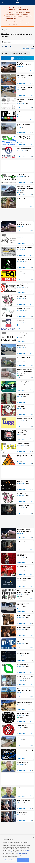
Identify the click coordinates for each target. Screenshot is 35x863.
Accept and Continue (23, 860)
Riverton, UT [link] (19, 740)
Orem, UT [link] (19, 127)
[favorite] (31, 71)
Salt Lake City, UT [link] (20, 103)
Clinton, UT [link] (19, 190)
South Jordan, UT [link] (20, 274)
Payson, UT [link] (19, 692)
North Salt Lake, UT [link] (21, 176)
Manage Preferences (10, 860)
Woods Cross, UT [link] (20, 140)
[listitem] (17, 67)
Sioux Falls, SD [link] (20, 727)
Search (8, 30)
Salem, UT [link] (19, 373)
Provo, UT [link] (19, 77)
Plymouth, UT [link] (20, 752)
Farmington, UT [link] (20, 459)
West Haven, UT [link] (20, 764)
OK (33, 837)
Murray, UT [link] (19, 434)
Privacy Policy (9, 852)
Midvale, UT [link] (19, 396)
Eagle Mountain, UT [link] (21, 249)
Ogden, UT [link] (19, 114)
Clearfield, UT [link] (20, 655)
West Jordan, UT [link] (20, 261)
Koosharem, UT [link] (20, 201)
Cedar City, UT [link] (20, 66)
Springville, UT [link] (20, 606)
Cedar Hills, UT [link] (20, 237)
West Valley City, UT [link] (21, 150)
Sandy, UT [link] (19, 361)
